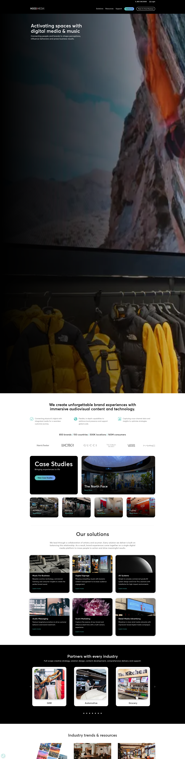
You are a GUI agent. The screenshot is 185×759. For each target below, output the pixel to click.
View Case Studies (45, 478)
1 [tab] (83, 713)
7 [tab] (101, 713)
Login (153, 2)
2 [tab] (86, 713)
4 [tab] (92, 713)
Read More (88, 490)
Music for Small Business (145, 9)
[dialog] (3, 756)
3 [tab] (89, 713)
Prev (30, 686)
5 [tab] (95, 713)
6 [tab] (98, 713)
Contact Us (129, 9)
